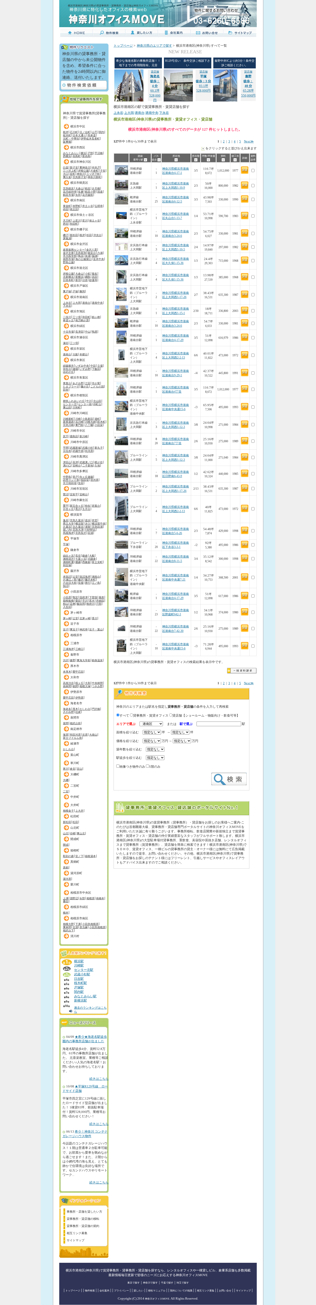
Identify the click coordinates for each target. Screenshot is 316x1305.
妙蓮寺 (93, 280)
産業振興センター (74, 249)
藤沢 (80, 579)
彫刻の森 (68, 856)
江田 (87, 383)
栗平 (65, 505)
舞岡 (82, 291)
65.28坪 (248, 81)
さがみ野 (68, 711)
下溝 (78, 924)
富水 (92, 600)
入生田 (67, 606)
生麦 (80, 191)
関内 (101, 132)
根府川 (90, 603)
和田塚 (67, 565)
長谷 (78, 555)
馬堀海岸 (68, 532)
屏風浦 (67, 238)
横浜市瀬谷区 (79, 337)
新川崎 (83, 436)
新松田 (67, 822)
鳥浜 (80, 255)
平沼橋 (99, 153)
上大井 (79, 810)
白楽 (65, 167)
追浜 (87, 520)
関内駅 (79, 992)
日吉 (85, 280)
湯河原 (67, 878)
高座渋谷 (68, 683)
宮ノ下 (79, 856)
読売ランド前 (71, 479)
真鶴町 (74, 861)
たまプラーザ (71, 386)
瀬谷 (65, 342)
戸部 (90, 153)
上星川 (77, 220)
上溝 (65, 898)
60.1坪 (155, 81)
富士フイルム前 (72, 737)
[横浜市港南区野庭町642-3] (121, 617)
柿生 (87, 505)
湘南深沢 (68, 558)
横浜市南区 (77, 200)
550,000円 (248, 95)
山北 (65, 833)
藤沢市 (74, 571)
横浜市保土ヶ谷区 (82, 215)
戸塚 (75, 291)
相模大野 (68, 924)
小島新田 (87, 418)
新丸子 (99, 447)
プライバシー (121, 1290)
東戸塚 (67, 291)
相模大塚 (84, 686)
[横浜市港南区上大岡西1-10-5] (121, 249)
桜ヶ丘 (79, 683)
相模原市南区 (79, 918)
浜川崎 (79, 421)
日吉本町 (68, 280)
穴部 (98, 603)
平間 (65, 447)
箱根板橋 (68, 600)
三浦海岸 (68, 648)
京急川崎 (68, 424)
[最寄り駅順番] (145, 159)
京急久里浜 (76, 520)
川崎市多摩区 (79, 471)
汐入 (87, 523)
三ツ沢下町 (93, 173)
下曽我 (93, 597)
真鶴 (65, 867)
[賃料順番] (223, 159)
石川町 (74, 132)
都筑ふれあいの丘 (74, 401)
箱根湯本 (90, 856)
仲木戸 (96, 167)
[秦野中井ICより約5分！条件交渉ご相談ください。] (225, 100)
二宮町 (74, 785)
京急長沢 (80, 532)
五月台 (86, 508)
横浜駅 (79, 961)
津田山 (67, 462)
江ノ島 (96, 582)
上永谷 (67, 302)
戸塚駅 (79, 987)
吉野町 (77, 205)
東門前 (79, 424)
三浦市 (74, 643)
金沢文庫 (68, 252)
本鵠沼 (67, 576)
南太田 (74, 209)
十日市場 (68, 331)
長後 (80, 582)
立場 (100, 365)
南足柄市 (76, 729)
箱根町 (74, 850)
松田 (75, 822)
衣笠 (94, 520)
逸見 (65, 520)
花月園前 (87, 194)
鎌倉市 (74, 550)
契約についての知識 (181, 1290)
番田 (65, 901)
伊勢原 (79, 697)
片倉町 (94, 170)
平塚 (65, 544)
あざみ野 (78, 383)
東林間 (67, 927)
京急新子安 (79, 177)
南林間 (67, 686)
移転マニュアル (156, 1290)
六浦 (100, 252)
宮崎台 (77, 465)
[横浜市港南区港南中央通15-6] (121, 411)
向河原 (89, 450)
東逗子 (74, 629)
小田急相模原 (90, 924)
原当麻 (83, 927)
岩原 (85, 734)
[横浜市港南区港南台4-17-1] (121, 176)
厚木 (75, 708)
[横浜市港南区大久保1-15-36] (121, 266)
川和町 (77, 407)
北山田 (97, 401)
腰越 (78, 562)
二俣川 (67, 317)
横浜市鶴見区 (79, 182)
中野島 (67, 476)
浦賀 (87, 526)
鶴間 (75, 686)
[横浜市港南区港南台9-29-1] (121, 378)
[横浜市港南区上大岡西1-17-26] (121, 300)
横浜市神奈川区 (80, 161)
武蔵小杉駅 (82, 974)
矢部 (82, 898)
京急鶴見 (68, 188)
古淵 (75, 927)
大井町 (74, 805)
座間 (65, 723)
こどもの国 (97, 386)
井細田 (100, 600)
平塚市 (74, 538)
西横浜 (67, 156)
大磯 (65, 780)
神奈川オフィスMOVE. (157, 1298)
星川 (85, 220)
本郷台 (83, 354)
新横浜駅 (80, 1000)
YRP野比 (90, 529)
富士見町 (97, 562)
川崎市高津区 (79, 456)
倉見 (72, 768)
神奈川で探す (150, 1282)
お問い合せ (225, 1290)
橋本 (65, 912)
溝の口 (67, 465)
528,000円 (203, 90)
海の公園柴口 (83, 259)
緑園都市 (68, 365)
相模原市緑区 (79, 907)
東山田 (67, 407)
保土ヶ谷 (94, 220)
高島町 (77, 156)
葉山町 (74, 755)
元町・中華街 (71, 138)
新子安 (74, 167)
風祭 (101, 597)
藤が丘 (85, 386)
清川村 (74, 936)
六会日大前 (70, 582)
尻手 (65, 436)
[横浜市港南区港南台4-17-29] (121, 343)
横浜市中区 (77, 126)
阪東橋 (67, 141)
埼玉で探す (183, 1282)
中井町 (74, 797)
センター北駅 (83, 970)
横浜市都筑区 (79, 395)
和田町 (74, 223)
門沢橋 (96, 708)
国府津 (83, 597)
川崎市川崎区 (79, 413)
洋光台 (97, 235)
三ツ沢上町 (70, 170)
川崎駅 (79, 965)
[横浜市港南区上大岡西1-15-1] (121, 314)
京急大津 (78, 529)
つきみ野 (97, 686)
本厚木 (67, 671)
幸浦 (87, 255)
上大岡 (77, 302)
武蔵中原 (78, 450)
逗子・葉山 (96, 629)
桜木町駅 (80, 983)
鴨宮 (75, 597)
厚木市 (74, 666)
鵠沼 (65, 585)
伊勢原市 (76, 692)
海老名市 (76, 703)
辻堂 (75, 576)
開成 (65, 844)
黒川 (78, 508)
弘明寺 (99, 205)
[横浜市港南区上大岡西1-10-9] (121, 189)
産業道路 (68, 421)
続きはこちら (99, 1079)
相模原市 (76, 635)
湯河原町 (76, 873)
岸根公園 (83, 170)
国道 (100, 191)
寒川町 (74, 763)
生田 (80, 483)
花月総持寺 (70, 191)
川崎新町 (68, 418)
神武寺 (83, 629)
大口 (65, 173)
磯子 (65, 235)
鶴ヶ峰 (96, 317)
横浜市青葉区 (79, 377)
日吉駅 (79, 979)
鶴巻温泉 (97, 660)
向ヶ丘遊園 (86, 476)
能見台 (92, 252)
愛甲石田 (78, 671)
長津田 (79, 331)
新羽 (78, 280)
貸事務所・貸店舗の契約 (83, 1226)
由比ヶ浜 (68, 555)
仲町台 (97, 404)
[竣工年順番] (235, 159)
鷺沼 (65, 494)
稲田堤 (85, 479)
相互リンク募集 (77, 1233)
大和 (87, 683)
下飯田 (96, 368)
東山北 (81, 833)
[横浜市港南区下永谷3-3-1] (121, 547)
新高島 (86, 156)
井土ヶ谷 (87, 205)
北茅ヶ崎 (84, 618)
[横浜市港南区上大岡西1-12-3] (121, 430)
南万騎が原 (82, 320)
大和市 (74, 677)
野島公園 (68, 262)
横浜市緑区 (77, 326)
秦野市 (74, 654)
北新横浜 (68, 276)
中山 (87, 331)
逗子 (65, 629)
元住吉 (67, 450)
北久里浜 (78, 526)
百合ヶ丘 (68, 508)
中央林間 (97, 683)
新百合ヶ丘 (76, 505)
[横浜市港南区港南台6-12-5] (121, 203)
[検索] (229, 784)
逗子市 (74, 623)
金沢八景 (91, 249)
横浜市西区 (77, 147)
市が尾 (96, 383)
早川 (85, 600)
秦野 (72, 660)
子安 (102, 170)
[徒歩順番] (159, 159)
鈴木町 (101, 421)
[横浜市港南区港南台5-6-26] (121, 536)
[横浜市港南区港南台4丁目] (121, 394)
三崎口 (79, 648)
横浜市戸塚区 (79, 285)
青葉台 (67, 383)
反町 (72, 173)
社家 (78, 711)
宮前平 (74, 494)
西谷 (65, 223)
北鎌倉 (92, 558)
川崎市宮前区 (79, 488)
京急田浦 (97, 526)
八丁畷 (89, 424)
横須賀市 (76, 514)
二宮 (65, 791)
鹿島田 (74, 436)
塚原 (65, 734)
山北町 (74, 827)
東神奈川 (84, 167)
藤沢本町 (90, 579)
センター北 (70, 404)
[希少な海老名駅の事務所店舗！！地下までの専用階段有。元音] (128, 100)
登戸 (75, 476)
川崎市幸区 (77, 430)
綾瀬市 (74, 743)
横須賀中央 (98, 523)
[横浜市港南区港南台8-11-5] (121, 564)
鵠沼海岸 (84, 576)
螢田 (78, 600)
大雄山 (93, 734)
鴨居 (94, 331)
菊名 (94, 273)
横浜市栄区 (77, 348)
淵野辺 (74, 898)
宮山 (79, 768)
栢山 (65, 603)
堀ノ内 (67, 529)
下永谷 (67, 305)
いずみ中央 (82, 365)
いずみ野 (84, 368)
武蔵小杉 (87, 447)
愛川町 (74, 884)
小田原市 (76, 591)
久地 (97, 465)
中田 (93, 365)
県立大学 (68, 523)
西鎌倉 (86, 562)
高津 (75, 462)
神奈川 (81, 173)
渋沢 (65, 660)
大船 (75, 354)
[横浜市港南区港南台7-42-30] (121, 634)
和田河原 (75, 734)
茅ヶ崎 (67, 618)
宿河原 (94, 479)
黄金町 (67, 205)
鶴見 (87, 188)
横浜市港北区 (79, 268)
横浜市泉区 (77, 360)
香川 (94, 618)
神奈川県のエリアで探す (154, 45)
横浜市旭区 (77, 311)
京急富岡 (80, 252)
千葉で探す (167, 1282)
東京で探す (133, 1282)
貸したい (138, 1290)
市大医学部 (70, 255)
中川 (89, 401)
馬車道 (92, 135)
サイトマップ (75, 1240)
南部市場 (68, 259)
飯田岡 (81, 603)
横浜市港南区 (79, 297)
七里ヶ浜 (80, 558)
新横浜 (79, 276)
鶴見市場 (68, 194)
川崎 (78, 418)
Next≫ (249, 141)
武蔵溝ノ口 (86, 462)
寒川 (65, 768)
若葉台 (96, 505)
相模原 (90, 898)
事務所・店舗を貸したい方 (84, 1211)
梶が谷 (99, 462)
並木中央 (98, 259)
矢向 (78, 194)
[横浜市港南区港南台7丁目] (121, 446)
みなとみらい (71, 153)
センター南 (85, 404)
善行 (87, 582)
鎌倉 (85, 555)
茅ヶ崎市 (76, 612)
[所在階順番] (196, 159)
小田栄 (99, 424)
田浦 (90, 532)
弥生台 (67, 368)
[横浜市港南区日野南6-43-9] (121, 479)
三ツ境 (77, 317)
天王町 (67, 220)
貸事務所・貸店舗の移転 (83, 1219)
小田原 (67, 597)
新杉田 (74, 235)
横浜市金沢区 (79, 244)
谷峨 (72, 833)
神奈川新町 (94, 177)
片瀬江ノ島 (70, 579)
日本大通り (79, 135)
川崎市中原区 (79, 442)
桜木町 (67, 135)
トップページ (123, 45)
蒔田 (65, 209)
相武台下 (68, 930)
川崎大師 (90, 421)
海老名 (67, 708)
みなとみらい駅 (85, 996)
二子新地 (87, 465)
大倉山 (79, 188)
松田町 (74, 816)
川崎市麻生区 (79, 500)
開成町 (74, 839)
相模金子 (68, 810)
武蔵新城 (75, 447)
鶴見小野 (90, 191)
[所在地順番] (176, 159)
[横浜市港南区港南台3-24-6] (121, 239)
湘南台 (96, 576)
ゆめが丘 (68, 371)
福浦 (94, 255)
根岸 (65, 132)
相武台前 (75, 723)
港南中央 (97, 302)
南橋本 (100, 898)
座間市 (74, 717)
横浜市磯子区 (79, 229)
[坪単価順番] (208, 159)
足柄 (72, 603)
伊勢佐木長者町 (90, 138)
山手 (94, 132)
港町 (97, 418)
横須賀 (79, 523)
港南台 (86, 302)
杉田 (89, 235)
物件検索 (90, 1290)
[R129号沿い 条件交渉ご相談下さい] (178, 100)
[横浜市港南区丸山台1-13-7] (121, 221)
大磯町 (74, 774)
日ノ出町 (84, 132)
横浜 (83, 153)
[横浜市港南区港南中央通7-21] (121, 585)
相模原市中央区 (80, 892)
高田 (94, 276)
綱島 (87, 276)
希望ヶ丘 (68, 320)
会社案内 (104, 1290)
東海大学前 (83, 660)
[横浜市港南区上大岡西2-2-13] (121, 360)
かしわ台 (84, 708)
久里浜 (67, 526)
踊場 (75, 368)
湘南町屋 (68, 562)
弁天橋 (96, 188)
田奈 (65, 389)
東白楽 (67, 177)
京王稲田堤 (70, 483)
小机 (87, 273)
